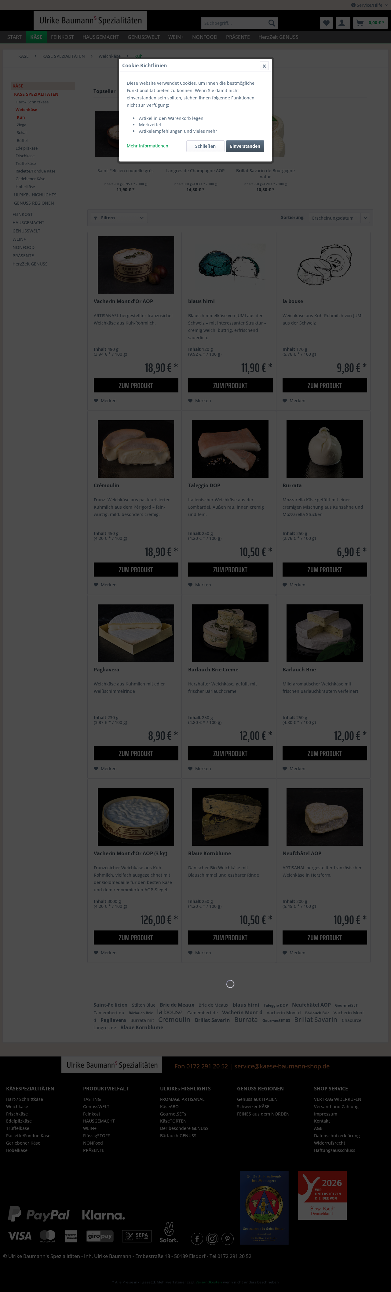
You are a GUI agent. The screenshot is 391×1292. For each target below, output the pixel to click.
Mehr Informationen (147, 146)
